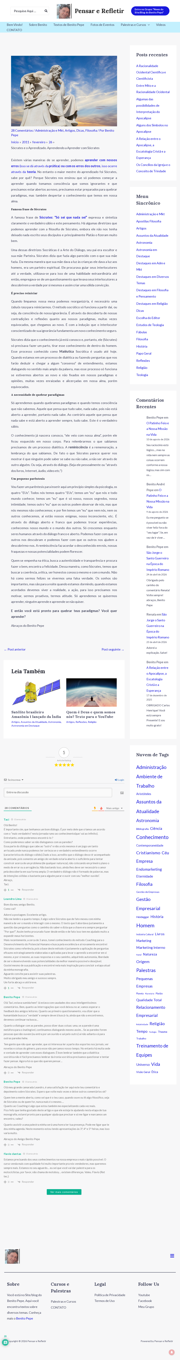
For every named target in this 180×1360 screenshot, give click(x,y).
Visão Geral (143, 1072)
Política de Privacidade (109, 1295)
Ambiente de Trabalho (149, 781)
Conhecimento (152, 837)
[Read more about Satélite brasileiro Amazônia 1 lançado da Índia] (36, 692)
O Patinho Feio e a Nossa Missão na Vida (157, 428)
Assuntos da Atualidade (34, 721)
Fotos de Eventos (102, 25)
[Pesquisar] (46, 11)
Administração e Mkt (49, 130)
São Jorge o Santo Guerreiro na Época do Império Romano (157, 625)
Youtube (144, 1295)
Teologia (142, 375)
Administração (151, 767)
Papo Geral (143, 353)
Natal (139, 954)
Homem (145, 925)
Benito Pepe (12, 997)
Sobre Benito (38, 25)
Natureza (150, 954)
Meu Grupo (146, 1307)
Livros (160, 934)
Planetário (149, 993)
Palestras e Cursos (133, 25)
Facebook (145, 1301)
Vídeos (161, 25)
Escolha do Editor (148, 318)
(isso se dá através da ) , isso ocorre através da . (64, 166)
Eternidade (144, 876)
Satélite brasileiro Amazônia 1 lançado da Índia (36, 714)
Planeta (140, 993)
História (141, 346)
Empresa (144, 861)
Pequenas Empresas (144, 982)
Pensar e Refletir (99, 11)
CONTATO (14, 30)
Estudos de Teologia (150, 325)
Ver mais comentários (64, 1192)
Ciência (156, 828)
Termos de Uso (104, 1301)
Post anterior (15, 649)
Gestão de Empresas (147, 891)
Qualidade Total (149, 1000)
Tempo (141, 1031)
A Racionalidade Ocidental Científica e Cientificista (151, 72)
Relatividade (142, 1024)
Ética (155, 1072)
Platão (159, 993)
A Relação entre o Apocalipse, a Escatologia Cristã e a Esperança (157, 679)
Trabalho (141, 1038)
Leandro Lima (12, 898)
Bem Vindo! (15, 25)
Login (121, 779)
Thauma (162, 1031)
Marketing (143, 941)
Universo (143, 1064)
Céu (165, 852)
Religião (92, 721)
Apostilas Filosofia (148, 221)
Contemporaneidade (149, 845)
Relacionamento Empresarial (150, 1011)
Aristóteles (143, 794)
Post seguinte (113, 649)
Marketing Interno (150, 947)
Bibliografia (142, 828)
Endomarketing (149, 869)
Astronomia (54, 721)
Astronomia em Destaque (25, 725)
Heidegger (142, 917)
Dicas (80, 130)
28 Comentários (22, 130)
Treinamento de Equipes (152, 1050)
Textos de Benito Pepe (68, 25)
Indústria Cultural (144, 934)
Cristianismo (148, 852)
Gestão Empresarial (148, 903)
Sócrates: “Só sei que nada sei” (63, 217)
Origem (142, 961)
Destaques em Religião (152, 303)
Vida (155, 1064)
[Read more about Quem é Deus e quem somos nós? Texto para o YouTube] (91, 692)
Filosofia (91, 130)
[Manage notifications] (172, 1352)
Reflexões (81, 721)
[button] (150, 10)
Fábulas (141, 332)
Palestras (146, 970)
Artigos (70, 130)
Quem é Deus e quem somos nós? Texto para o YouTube (90, 714)
